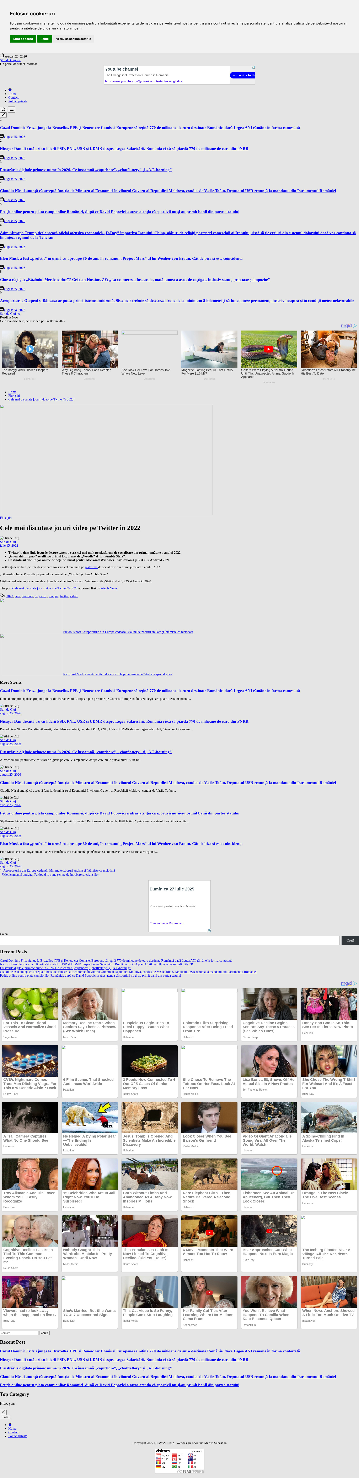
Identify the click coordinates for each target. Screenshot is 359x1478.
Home (12, 94)
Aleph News (109, 588)
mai (51, 596)
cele (17, 596)
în (36, 596)
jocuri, (43, 596)
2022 (9, 596)
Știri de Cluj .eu (10, 60)
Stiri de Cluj (8, 542)
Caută (4, 934)
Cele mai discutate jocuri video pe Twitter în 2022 (44, 588)
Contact (13, 97)
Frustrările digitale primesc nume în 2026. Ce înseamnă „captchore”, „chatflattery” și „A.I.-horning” (86, 170)
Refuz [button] (45, 38)
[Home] (10, 90)
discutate (27, 596)
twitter (64, 596)
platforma (91, 567)
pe (56, 596)
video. (74, 596)
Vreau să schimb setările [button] (73, 38)
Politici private (17, 101)
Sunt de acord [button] (23, 38)
